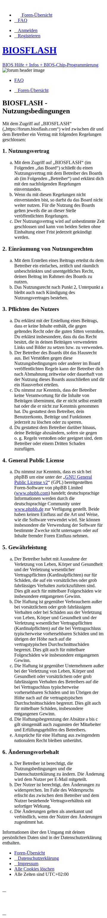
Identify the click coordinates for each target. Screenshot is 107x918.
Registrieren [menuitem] (29, 35)
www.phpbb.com (32, 492)
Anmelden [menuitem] (27, 30)
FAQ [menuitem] (19, 80)
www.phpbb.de (28, 509)
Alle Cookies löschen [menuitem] (34, 868)
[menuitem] (33, 15)
